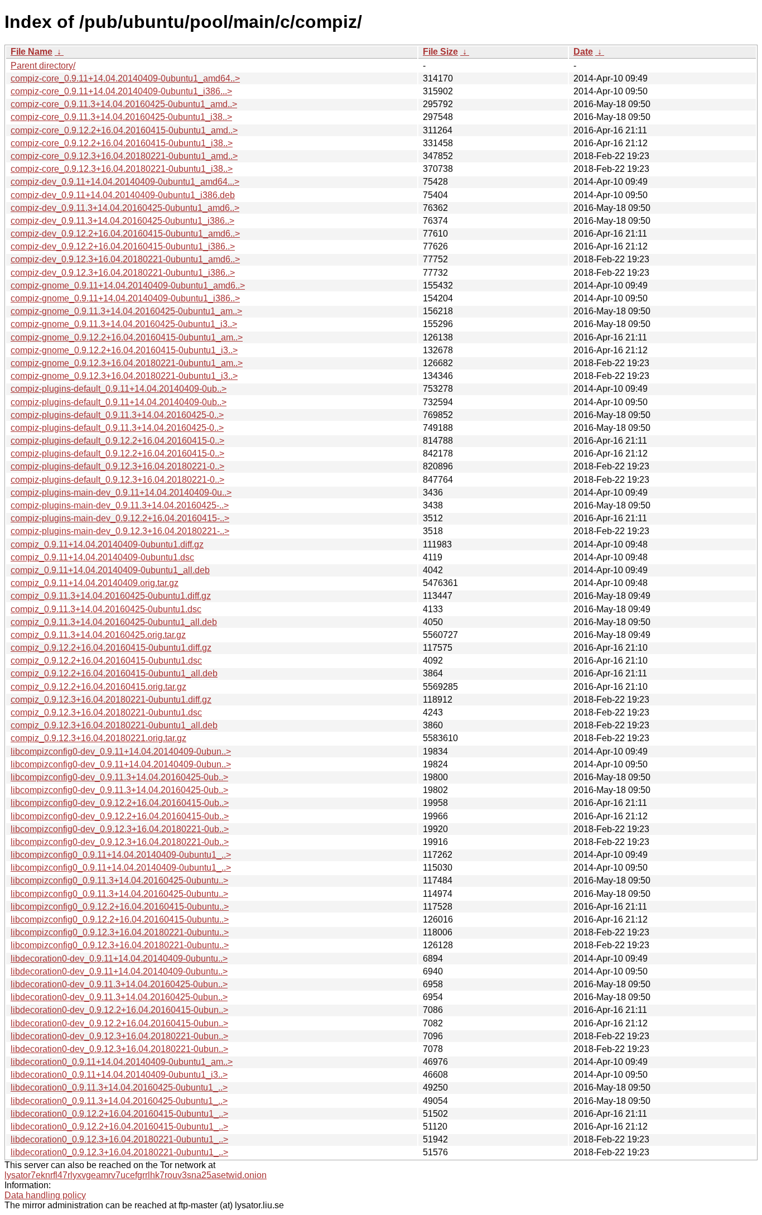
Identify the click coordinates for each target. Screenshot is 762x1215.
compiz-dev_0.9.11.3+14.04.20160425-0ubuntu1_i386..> (122, 220)
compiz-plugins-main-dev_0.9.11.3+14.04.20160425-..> (120, 505)
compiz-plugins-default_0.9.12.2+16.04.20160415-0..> (117, 440)
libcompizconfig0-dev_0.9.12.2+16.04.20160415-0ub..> (120, 803)
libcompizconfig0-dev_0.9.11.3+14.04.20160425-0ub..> (119, 777)
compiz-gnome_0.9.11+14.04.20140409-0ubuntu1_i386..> (125, 298)
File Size (440, 51)
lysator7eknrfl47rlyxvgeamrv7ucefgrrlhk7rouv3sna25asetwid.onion (135, 1175)
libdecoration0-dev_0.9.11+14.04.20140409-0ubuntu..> (119, 958)
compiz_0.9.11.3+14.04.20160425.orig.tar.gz (98, 635)
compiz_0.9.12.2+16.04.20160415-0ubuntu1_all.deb (114, 673)
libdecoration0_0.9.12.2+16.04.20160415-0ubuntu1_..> (119, 1113)
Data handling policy (45, 1195)
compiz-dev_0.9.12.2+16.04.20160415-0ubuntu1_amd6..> (125, 233)
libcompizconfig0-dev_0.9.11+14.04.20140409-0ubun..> (121, 751)
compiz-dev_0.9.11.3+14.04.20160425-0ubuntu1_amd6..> (125, 208)
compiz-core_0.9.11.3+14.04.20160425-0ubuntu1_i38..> (121, 117)
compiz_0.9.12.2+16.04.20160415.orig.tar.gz (98, 686)
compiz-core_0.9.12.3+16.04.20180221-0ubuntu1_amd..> (124, 156)
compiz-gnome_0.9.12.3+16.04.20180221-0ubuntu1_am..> (127, 363)
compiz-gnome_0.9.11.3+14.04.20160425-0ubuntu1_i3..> (124, 324)
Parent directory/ (43, 65)
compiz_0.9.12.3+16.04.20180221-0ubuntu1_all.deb (114, 725)
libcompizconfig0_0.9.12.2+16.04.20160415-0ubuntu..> (120, 906)
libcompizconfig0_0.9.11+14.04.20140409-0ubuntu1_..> (121, 854)
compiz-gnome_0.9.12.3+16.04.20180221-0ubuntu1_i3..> (124, 376)
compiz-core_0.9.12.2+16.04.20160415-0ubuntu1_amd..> (124, 130)
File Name (31, 51)
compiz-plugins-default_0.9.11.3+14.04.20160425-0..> (117, 415)
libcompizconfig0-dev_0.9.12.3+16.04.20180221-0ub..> (120, 829)
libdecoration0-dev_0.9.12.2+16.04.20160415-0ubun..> (119, 1010)
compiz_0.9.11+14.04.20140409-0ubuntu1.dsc (102, 557)
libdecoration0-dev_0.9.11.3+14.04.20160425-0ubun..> (119, 984)
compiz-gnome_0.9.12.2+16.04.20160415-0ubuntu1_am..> (127, 337)
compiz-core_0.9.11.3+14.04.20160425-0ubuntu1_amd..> (124, 104)
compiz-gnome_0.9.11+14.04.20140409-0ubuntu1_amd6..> (128, 285)
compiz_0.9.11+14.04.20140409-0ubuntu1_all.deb (110, 570)
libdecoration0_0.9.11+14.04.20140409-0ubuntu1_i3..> (119, 1074)
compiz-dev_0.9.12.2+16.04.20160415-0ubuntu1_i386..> (123, 246)
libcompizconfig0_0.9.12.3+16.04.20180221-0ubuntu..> (120, 932)
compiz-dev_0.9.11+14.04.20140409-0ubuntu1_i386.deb (123, 195)
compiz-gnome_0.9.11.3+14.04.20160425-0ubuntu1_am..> (126, 311)
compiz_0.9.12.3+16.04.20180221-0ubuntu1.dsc (106, 712)
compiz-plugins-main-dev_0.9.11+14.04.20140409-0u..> (121, 492)
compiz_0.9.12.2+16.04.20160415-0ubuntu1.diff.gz (111, 647)
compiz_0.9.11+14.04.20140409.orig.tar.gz (95, 583)
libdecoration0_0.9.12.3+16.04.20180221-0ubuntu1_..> (119, 1139)
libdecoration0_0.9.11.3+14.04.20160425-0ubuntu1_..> (119, 1087)
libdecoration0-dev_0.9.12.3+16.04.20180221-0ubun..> (119, 1036)
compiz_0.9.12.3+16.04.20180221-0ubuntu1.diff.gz (111, 699)
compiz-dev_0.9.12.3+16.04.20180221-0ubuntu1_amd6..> (125, 259)
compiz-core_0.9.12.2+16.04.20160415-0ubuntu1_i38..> (122, 143)
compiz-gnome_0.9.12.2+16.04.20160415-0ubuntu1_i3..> (124, 350)
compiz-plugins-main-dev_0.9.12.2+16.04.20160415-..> (120, 518)
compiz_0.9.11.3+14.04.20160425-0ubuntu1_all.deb (114, 622)
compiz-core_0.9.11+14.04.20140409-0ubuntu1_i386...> (121, 91)
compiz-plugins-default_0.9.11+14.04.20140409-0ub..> (118, 388)
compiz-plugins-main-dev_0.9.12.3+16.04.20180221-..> (120, 531)
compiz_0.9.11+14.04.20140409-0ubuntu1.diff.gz (107, 544)
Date (583, 51)
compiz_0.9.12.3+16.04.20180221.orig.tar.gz (98, 738)
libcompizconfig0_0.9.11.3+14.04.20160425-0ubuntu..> (119, 880)
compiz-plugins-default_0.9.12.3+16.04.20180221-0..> (117, 466)
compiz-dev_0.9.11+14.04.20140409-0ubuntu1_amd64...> (125, 181)
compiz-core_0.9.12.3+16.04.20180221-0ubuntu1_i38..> (122, 169)
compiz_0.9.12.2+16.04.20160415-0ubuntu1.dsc (106, 660)
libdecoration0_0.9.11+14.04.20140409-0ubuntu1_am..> (122, 1062)
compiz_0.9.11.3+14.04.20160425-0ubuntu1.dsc (106, 609)
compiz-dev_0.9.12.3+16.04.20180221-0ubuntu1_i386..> (123, 272)
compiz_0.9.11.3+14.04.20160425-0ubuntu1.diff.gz (111, 596)
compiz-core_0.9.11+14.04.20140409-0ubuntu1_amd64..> (125, 78)
